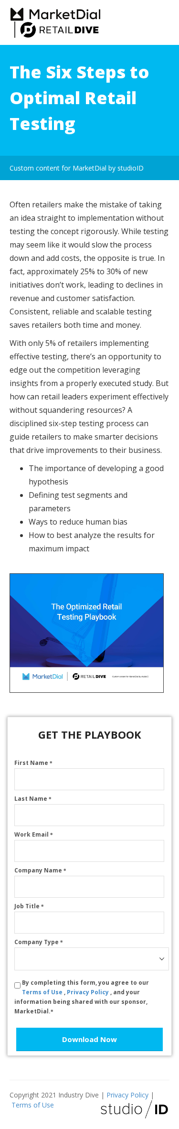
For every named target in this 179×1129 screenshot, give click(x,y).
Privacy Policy (88, 992)
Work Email (33, 834)
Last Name (33, 799)
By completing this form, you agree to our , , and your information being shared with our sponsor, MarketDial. (81, 996)
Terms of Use (43, 992)
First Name (33, 763)
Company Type (38, 942)
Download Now (89, 1039)
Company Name (40, 870)
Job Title (29, 906)
